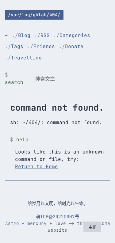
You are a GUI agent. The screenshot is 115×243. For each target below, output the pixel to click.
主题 (92, 227)
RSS (45, 35)
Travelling (26, 58)
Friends (44, 46)
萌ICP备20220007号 (57, 216)
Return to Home (36, 166)
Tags (17, 46)
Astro (12, 223)
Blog (24, 35)
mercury (37, 223)
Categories (74, 35)
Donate (74, 46)
